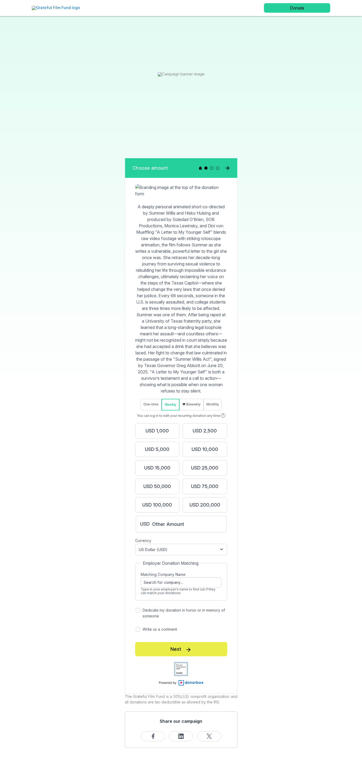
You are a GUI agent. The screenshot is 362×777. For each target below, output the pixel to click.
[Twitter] (209, 736)
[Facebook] (153, 736)
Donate (297, 8)
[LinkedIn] (181, 736)
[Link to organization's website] (56, 7)
